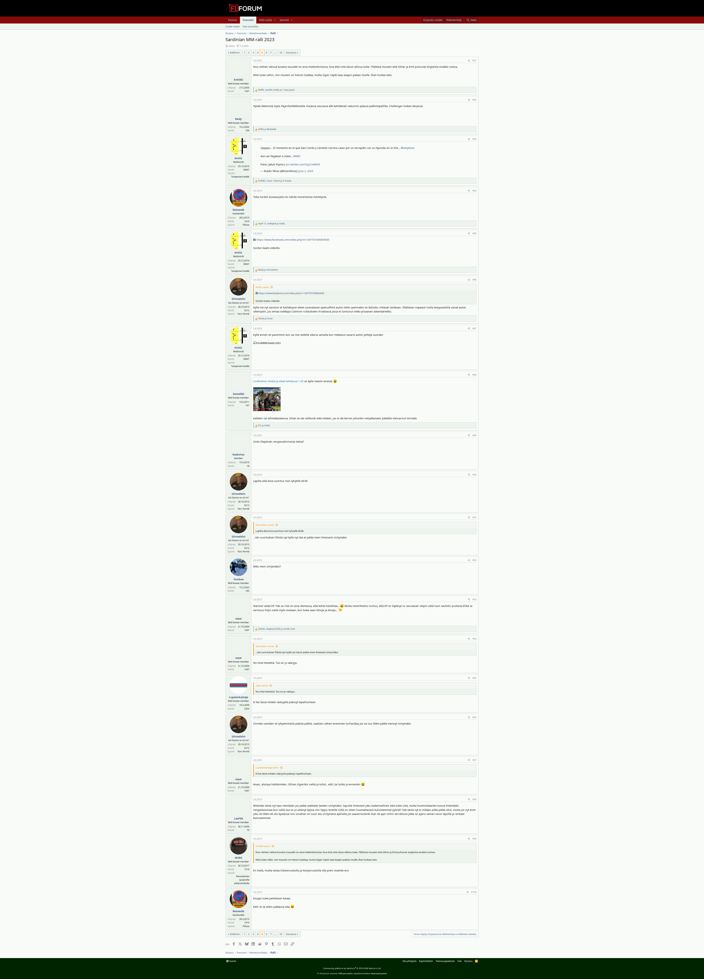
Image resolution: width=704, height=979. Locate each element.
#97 (474, 760)
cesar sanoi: (262, 685)
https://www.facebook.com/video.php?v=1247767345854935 (292, 239)
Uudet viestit (232, 26)
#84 (474, 190)
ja (267, 129)
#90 (474, 474)
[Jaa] (468, 60)
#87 (474, 328)
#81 (474, 60)
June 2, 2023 (305, 171)
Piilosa (246, 224)
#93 (474, 599)
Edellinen (235, 52)
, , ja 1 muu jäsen (276, 89)
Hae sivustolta (250, 26)
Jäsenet (284, 20)
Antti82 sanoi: (263, 846)
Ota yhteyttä (409, 961)
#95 (474, 678)
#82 (474, 99)
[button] (274, 20)
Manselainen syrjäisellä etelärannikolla (241, 880)
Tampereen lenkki (240, 176)
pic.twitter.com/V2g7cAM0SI (303, 164)
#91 (474, 517)
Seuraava (291, 52)
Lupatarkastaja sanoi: (267, 767)
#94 (474, 638)
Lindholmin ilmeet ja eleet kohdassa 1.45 (278, 381)
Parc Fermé (243, 313)
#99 (474, 838)
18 (280, 52)
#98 (474, 799)
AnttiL (231, 46)
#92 (474, 560)
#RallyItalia (408, 148)
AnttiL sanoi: (262, 287)
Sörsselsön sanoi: (265, 524)
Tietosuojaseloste (445, 961)
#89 (474, 435)
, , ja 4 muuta (274, 180)
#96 (474, 717)
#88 (474, 374)
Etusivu (232, 20)
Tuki (459, 961)
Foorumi (248, 20)
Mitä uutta (265, 20)
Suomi (232, 961)
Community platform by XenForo (352, 968)
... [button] (275, 52)
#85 (474, 233)
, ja (271, 223)
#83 (474, 139)
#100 (473, 892)
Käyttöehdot (426, 961)
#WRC (297, 156)
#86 (474, 279)
